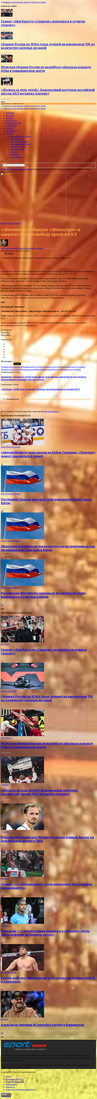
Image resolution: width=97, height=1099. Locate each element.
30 (2, 1033)
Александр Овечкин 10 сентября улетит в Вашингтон (42, 1025)
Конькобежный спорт (20, 144)
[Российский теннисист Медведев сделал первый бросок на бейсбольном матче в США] (22, 829)
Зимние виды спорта (20, 136)
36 (2, 464)
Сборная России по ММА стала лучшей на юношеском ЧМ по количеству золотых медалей (47, 698)
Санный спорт (17, 149)
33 (2, 605)
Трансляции (16, 157)
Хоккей (9, 118)
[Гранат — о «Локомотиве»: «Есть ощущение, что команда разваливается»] (22, 876)
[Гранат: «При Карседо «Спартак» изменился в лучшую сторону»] (7, 16)
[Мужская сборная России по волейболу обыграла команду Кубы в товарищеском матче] (7, 61)
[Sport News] (23, 2)
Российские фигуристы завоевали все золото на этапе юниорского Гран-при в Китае (43, 595)
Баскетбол (11, 120)
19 (2, 558)
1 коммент (39, 248)
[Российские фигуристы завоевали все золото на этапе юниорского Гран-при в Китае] (22, 585)
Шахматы (15, 154)
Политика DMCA (13, 1079)
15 (2, 755)
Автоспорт (11, 131)
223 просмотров (8, 248)
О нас (8, 1076)
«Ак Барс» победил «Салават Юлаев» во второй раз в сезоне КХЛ (40, 389)
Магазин (10, 113)
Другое (9, 133)
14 (2, 708)
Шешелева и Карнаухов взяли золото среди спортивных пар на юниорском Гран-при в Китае (48, 548)
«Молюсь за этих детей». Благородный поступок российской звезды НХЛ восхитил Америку (48, 91)
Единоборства (13, 123)
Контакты (10, 1087)
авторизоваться (51, 411)
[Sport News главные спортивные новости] (24, 1050)
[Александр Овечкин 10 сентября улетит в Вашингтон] (22, 1017)
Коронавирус (16, 139)
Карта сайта (11, 1084)
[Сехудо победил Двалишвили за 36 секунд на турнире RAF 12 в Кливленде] (22, 970)
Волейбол (11, 126)
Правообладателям (14, 1081)
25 (2, 802)
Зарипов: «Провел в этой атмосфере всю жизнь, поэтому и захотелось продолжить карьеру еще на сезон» (43, 378)
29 (2, 942)
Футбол (10, 115)
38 (2, 511)
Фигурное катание (19, 141)
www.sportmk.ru (20, 361)
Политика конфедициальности (20, 1089)
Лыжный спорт (17, 146)
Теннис (10, 128)
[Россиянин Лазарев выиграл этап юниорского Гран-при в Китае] (22, 491)
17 (2, 661)
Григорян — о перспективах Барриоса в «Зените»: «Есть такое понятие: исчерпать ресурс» (45, 933)
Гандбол (14, 152)
